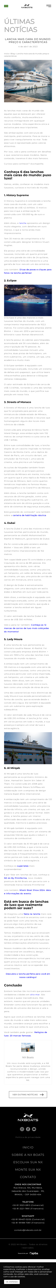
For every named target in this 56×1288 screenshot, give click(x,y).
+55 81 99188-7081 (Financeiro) (28, 1223)
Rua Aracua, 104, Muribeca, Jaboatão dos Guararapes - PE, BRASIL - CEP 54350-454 (28, 1191)
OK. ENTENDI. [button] (12, 1282)
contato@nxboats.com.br (28, 1230)
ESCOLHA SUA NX (28, 1162)
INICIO (28, 1147)
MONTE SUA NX (28, 1169)
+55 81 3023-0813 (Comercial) (28, 1205)
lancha (22, 223)
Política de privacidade (28, 1137)
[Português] (6, 7)
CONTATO (28, 1177)
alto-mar (35, 994)
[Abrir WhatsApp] (49, 1281)
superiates (23, 866)
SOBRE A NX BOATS (28, 1155)
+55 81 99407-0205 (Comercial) (28, 1219)
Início (6, 53)
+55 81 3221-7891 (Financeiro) (28, 1208)
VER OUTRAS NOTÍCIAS (25, 1094)
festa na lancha (32, 914)
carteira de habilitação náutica (29, 515)
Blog (13, 53)
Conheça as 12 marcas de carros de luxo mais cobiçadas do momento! (26, 628)
